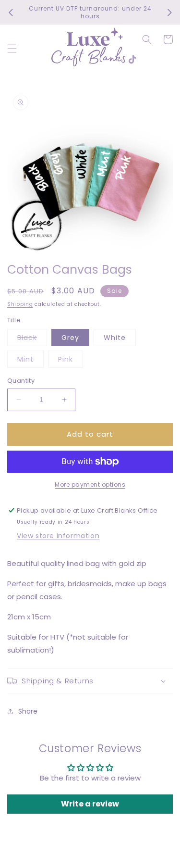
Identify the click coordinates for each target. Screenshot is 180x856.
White (115, 337)
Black (32, 339)
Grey (70, 337)
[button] (12, 48)
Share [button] (27, 711)
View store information (58, 536)
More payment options (90, 484)
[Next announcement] (169, 12)
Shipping (20, 304)
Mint (30, 361)
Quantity (21, 380)
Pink (70, 361)
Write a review (90, 803)
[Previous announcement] (10, 12)
